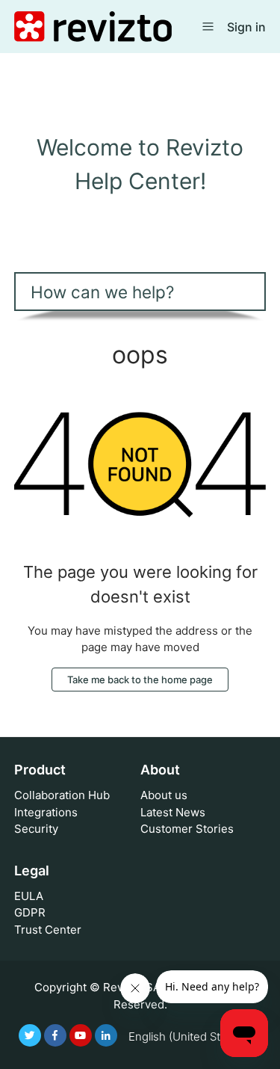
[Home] (93, 26)
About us (163, 795)
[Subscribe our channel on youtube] (80, 1035)
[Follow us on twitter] (30, 1035)
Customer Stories (187, 829)
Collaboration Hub (62, 795)
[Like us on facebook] (55, 1035)
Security (36, 829)
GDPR (30, 912)
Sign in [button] (246, 26)
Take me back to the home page (140, 680)
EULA (28, 896)
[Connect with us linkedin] (106, 1035)
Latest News (172, 812)
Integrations (46, 812)
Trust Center (47, 929)
